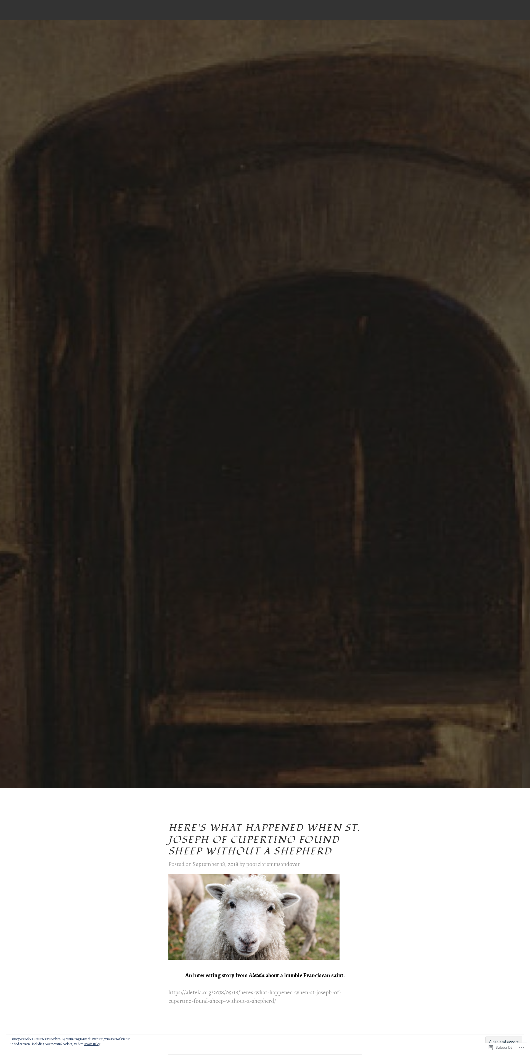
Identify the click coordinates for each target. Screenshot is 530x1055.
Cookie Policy (92, 1044)
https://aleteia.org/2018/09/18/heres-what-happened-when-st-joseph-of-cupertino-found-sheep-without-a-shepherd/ (254, 997)
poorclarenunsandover (273, 864)
